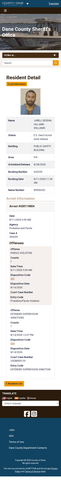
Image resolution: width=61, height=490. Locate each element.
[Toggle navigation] (5, 10)
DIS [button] (12, 278)
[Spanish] (21, 398)
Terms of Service (32, 471)
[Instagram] (34, 414)
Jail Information (18, 84)
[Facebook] (26, 414)
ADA (11, 435)
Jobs (12, 430)
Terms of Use (16, 442)
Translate (54, 3)
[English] (8, 398)
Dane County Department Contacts (28, 447)
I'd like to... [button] (16, 55)
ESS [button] (13, 343)
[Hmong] (32, 398)
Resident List (15, 383)
